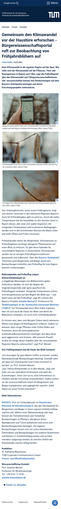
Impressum (23, 502)
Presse (14, 27)
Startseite (5, 27)
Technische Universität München (15, 15)
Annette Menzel (26, 301)
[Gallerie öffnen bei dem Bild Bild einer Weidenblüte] (30, 186)
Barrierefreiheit (40, 502)
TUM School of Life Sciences (14, 13)
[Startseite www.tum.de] (53, 14)
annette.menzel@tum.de (14, 477)
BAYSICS (6, 402)
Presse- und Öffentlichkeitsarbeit (18, 458)
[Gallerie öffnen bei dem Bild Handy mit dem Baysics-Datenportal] (30, 109)
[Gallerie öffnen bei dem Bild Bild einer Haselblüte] (30, 147)
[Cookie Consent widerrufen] (55, 503)
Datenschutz (7, 502)
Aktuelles (23, 27)
